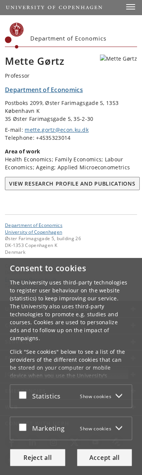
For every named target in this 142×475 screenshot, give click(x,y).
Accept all (104, 457)
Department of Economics (33, 225)
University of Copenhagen (33, 232)
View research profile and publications (72, 183)
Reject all (37, 457)
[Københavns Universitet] (14, 35)
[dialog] (71, 366)
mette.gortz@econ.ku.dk (57, 129)
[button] (130, 7)
